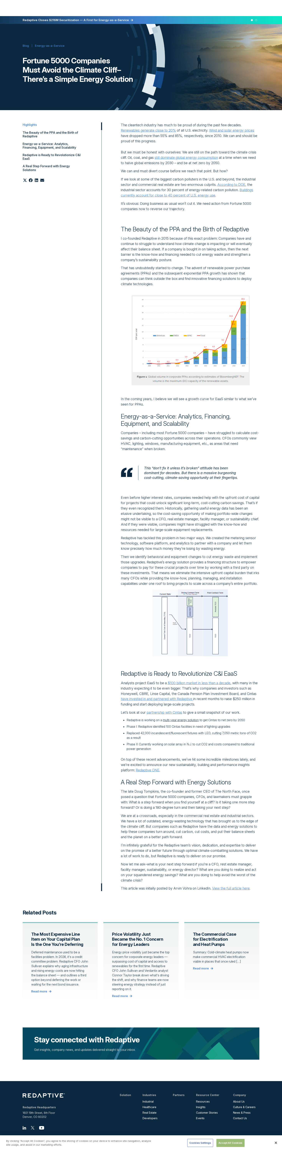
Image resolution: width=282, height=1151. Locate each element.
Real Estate (150, 1112)
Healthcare (149, 1107)
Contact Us (240, 1118)
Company (239, 1095)
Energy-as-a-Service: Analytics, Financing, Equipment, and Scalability (49, 145)
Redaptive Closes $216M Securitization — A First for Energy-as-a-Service (76, 20)
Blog (26, 46)
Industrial (148, 1101)
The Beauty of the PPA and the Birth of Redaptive (50, 134)
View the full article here (231, 888)
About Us (239, 1101)
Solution (125, 1095)
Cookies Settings (200, 1142)
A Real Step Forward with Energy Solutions (46, 168)
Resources (203, 1101)
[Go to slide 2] (256, 20)
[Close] (276, 1143)
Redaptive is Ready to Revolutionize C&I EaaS (52, 157)
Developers (150, 1118)
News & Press (242, 1112)
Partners (179, 1095)
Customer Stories (207, 1112)
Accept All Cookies (230, 1142)
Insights (200, 1107)
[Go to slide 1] (252, 20)
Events (200, 1118)
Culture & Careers (244, 1107)
